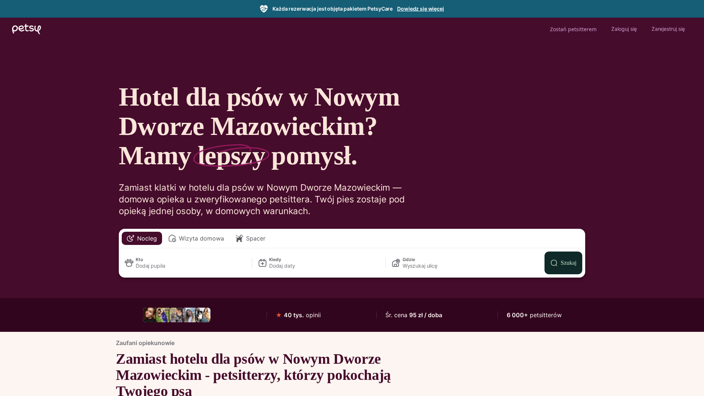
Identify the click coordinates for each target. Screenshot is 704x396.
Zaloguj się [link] (624, 29)
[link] (150, 315)
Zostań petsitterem (573, 29)
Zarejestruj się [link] (668, 29)
